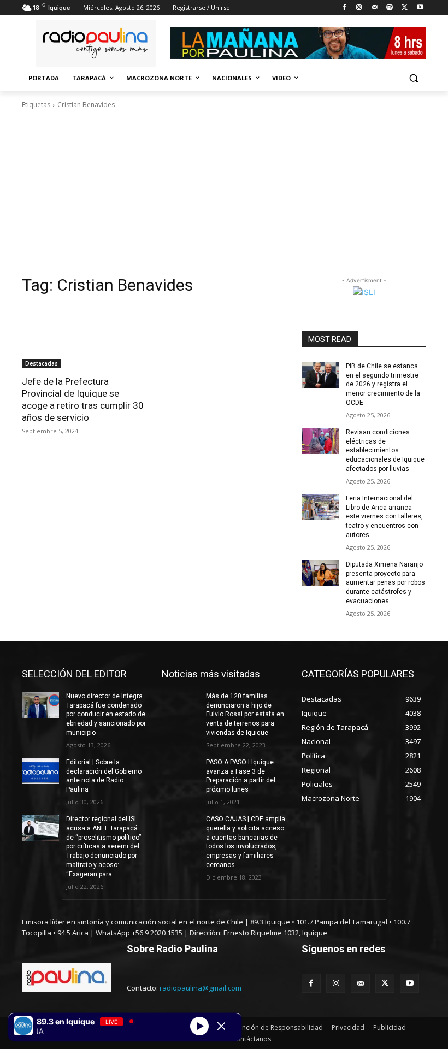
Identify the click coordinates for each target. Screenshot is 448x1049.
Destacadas (41, 363)
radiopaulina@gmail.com (200, 988)
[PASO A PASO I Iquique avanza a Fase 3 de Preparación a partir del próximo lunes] (180, 771)
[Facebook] (344, 8)
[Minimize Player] (221, 1026)
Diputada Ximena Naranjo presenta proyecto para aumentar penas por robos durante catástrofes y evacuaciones (385, 583)
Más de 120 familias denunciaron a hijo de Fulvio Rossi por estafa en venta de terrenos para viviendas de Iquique (245, 714)
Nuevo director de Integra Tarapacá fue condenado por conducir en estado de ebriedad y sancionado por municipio (106, 714)
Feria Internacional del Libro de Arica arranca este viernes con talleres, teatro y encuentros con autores (384, 516)
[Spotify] (390, 8)
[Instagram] (359, 8)
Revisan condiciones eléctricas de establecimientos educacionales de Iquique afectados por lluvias (385, 450)
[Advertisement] (224, 192)
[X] (404, 8)
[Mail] (374, 8)
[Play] (199, 1025)
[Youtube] (420, 8)
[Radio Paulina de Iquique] (96, 43)
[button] (413, 78)
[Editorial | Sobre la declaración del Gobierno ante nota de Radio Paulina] (40, 771)
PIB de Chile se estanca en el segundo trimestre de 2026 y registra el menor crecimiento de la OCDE (383, 384)
